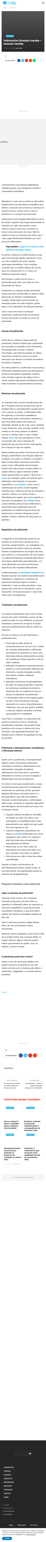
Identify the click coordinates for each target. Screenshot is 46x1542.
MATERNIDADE (9, 1482)
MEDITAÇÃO (8, 1486)
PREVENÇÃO (8, 1490)
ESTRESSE (7, 1475)
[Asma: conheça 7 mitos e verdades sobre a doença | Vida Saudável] (13, 1113)
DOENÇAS (10, 36)
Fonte (4, 992)
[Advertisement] (23, 87)
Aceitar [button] (7, 1538)
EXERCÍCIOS (8, 1478)
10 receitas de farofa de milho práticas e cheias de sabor (12, 1085)
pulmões (22, 484)
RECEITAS (7, 1493)
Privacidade (8, 1514)
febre (11, 438)
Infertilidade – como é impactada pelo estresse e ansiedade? (33, 1085)
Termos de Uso (9, 1511)
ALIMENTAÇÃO (9, 1467)
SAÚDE (6, 1497)
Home (11, 1525)
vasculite (18, 834)
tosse (4, 478)
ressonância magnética (30, 572)
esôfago (30, 500)
